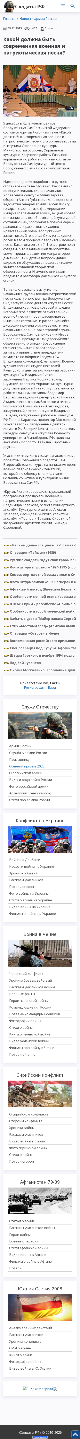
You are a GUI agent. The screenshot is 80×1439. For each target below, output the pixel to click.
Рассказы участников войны (32, 987)
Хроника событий (23, 873)
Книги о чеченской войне (29, 1034)
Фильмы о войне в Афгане (30, 1261)
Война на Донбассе (24, 859)
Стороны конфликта (25, 1121)
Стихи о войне (21, 1027)
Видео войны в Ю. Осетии (30, 1368)
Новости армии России (38, 18)
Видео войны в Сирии (27, 1141)
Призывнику (19, 759)
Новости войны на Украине (31, 866)
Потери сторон (21, 886)
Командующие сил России (30, 1007)
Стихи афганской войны (28, 1248)
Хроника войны (21, 1127)
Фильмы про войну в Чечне (31, 1047)
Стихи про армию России (29, 800)
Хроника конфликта (25, 1341)
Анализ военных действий (30, 1328)
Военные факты (22, 994)
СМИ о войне (20, 1348)
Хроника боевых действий (30, 980)
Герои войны (20, 1234)
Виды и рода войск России (30, 779)
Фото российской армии (28, 786)
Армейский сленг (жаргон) (30, 793)
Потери (15, 1268)
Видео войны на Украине (29, 907)
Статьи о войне (22, 1221)
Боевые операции (24, 1241)
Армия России (20, 746)
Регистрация (34, 687)
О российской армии (25, 773)
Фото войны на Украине (29, 893)
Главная (9, 18)
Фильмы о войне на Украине (32, 913)
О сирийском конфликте (28, 1114)
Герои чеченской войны (28, 1000)
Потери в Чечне (22, 1054)
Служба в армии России (28, 753)
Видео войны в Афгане (27, 1254)
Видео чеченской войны (29, 1041)
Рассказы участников (26, 880)
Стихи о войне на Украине (30, 900)
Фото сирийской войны (28, 1148)
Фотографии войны (25, 1021)
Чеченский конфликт (26, 973)
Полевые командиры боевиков (34, 1014)
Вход (52, 687)
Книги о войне (21, 1355)
